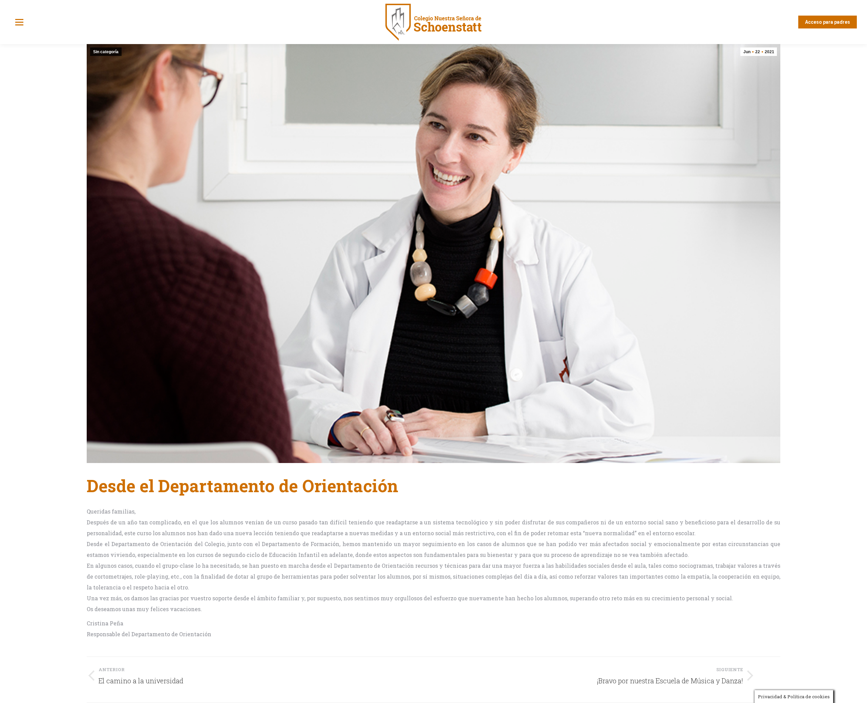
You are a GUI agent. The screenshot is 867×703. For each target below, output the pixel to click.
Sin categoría (106, 51)
